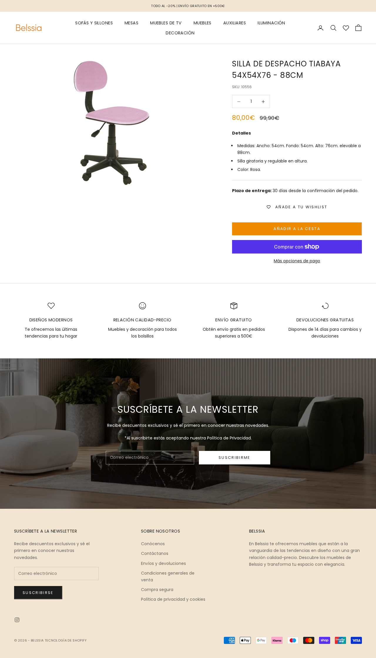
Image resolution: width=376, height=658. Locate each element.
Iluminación (271, 23)
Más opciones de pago (297, 261)
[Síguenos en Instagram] (17, 620)
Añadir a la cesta (296, 228)
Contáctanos (154, 553)
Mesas (131, 23)
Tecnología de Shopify (66, 640)
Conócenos (153, 544)
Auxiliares (234, 23)
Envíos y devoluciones (163, 563)
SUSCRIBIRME (235, 457)
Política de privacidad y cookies (173, 599)
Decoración (180, 33)
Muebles (203, 23)
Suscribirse (38, 592)
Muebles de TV (166, 23)
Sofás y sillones (94, 23)
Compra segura (157, 589)
